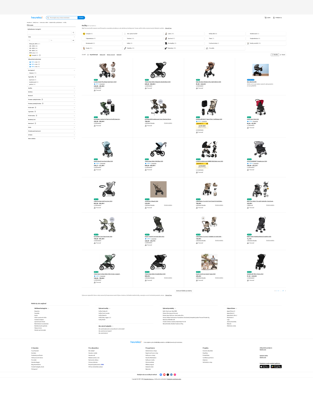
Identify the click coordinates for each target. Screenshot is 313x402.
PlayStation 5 (230, 317)
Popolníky (36, 313)
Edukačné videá (149, 367)
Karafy (36, 315)
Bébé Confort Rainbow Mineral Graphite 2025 (259, 236)
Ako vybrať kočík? (252, 82)
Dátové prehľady (149, 362)
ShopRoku (205, 353)
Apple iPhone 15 (231, 311)
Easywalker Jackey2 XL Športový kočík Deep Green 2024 (107, 119)
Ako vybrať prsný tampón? (105, 331)
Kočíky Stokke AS (103, 311)
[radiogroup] (51, 64)
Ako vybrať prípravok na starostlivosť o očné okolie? (112, 329)
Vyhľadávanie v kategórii (34, 29)
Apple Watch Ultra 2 (232, 315)
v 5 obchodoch (148, 167)
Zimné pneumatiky (231, 322)
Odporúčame (231, 308)
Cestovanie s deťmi (44, 22)
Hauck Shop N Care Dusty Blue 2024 (103, 161)
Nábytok (229, 324)
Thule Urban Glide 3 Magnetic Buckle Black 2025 (158, 82)
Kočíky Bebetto (103, 315)
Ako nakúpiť (91, 351)
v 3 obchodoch (199, 86)
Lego (228, 320)
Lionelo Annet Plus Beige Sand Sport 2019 (105, 82)
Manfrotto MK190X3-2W (169, 320)
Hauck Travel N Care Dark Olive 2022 (154, 236)
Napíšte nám (263, 350)
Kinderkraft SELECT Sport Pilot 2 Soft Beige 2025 (209, 119)
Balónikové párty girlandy (40, 326)
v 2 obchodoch (97, 88)
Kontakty (33, 353)
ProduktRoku (206, 355)
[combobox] (62, 17)
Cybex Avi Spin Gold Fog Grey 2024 (103, 201)
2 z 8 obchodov (199, 130)
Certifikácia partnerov (208, 358)
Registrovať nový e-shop (151, 353)
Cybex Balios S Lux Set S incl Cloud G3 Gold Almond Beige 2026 (209, 201)
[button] (49, 32)
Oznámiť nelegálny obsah (37, 367)
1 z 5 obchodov (199, 170)
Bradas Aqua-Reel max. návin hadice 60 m (173, 315)
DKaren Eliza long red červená (170, 313)
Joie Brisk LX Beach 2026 (151, 201)
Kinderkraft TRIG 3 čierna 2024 (255, 274)
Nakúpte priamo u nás (93, 358)
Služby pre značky (150, 360)
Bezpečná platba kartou (94, 364)
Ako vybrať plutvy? (103, 333)
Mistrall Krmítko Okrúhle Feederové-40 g (173, 324)
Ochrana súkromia (92, 362)
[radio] (28, 62)
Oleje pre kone (38, 328)
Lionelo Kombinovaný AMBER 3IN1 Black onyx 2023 (209, 161)
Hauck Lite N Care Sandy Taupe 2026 (205, 274)
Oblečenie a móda (231, 326)
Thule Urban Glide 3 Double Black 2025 (155, 274)
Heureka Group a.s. (149, 379)
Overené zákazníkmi (208, 351)
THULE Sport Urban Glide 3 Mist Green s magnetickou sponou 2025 (107, 274)
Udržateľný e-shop (207, 362)
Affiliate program (149, 364)
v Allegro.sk (250, 205)
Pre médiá (33, 360)
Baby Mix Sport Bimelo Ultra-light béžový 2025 (208, 82)
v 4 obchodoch (97, 123)
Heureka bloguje (35, 362)
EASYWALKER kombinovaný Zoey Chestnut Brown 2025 (158, 119)
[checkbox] (28, 44)
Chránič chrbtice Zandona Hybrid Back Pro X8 (174, 322)
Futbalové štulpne (39, 320)
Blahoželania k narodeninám (41, 324)
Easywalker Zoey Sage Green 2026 (103, 236)
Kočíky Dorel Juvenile (104, 313)
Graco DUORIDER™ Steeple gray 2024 (257, 161)
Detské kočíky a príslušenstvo (55, 22)
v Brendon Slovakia (149, 123)
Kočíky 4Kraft (102, 320)
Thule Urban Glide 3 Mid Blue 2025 (154, 161)
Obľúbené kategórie (40, 308)
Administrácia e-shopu (151, 351)
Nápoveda (148, 369)
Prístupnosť (34, 369)
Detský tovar (35, 22)
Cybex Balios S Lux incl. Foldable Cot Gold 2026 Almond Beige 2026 (209, 236)
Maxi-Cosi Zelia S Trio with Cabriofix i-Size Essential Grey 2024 (260, 201)
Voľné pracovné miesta (37, 358)
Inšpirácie (205, 360)
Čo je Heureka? (35, 351)
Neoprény (36, 311)
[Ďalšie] (285, 291)
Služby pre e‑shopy (150, 355)
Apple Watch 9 (230, 313)
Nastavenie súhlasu (93, 360)
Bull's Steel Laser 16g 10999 (170, 311)
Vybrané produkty (168, 308)
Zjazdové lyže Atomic (39, 322)
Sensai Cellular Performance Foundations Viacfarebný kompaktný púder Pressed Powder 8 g (186, 317)
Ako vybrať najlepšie (105, 326)
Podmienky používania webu (174, 379)
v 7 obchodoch (250, 125)
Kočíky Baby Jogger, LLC (105, 317)
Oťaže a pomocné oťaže (40, 317)
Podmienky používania (37, 355)
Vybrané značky (103, 308)
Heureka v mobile (92, 353)
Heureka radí (91, 355)
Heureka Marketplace (150, 358)
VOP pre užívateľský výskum (95, 367)
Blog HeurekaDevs (36, 364)
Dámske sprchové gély (40, 330)
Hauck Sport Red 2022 (253, 119)
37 (283, 291)
